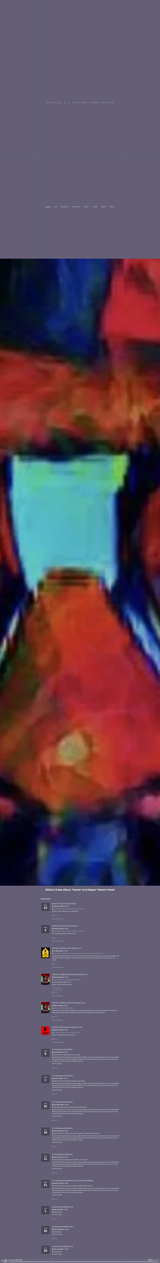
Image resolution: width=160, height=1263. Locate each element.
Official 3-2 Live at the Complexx (64, 904)
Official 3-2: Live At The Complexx (64, 926)
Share (55, 915)
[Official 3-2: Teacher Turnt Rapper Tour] (45, 958)
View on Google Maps (58, 919)
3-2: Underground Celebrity (62, 1049)
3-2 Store (94, 207)
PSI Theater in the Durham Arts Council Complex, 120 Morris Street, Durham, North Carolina (78, 953)
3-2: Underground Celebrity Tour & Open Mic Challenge (72, 1180)
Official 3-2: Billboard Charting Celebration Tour (70, 974)
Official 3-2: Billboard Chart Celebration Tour (68, 1003)
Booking (103, 207)
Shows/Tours (64, 207)
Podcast (86, 207)
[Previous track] (2, 1260)
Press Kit (112, 207)
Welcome (48, 207)
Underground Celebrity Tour (62, 1207)
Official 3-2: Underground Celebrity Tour (67, 1027)
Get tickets (57, 989)
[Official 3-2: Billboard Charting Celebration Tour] (45, 984)
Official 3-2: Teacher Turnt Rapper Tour (66, 948)
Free (150, 1260)
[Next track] (8, 1260)
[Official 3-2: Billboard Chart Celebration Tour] (45, 1013)
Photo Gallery (76, 207)
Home (55, 207)
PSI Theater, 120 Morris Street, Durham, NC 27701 (67, 1032)
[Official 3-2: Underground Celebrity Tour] (45, 1034)
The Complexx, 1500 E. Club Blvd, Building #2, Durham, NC (69, 909)
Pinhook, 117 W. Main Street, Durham (63, 1008)
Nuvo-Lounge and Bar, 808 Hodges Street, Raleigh (67, 980)
